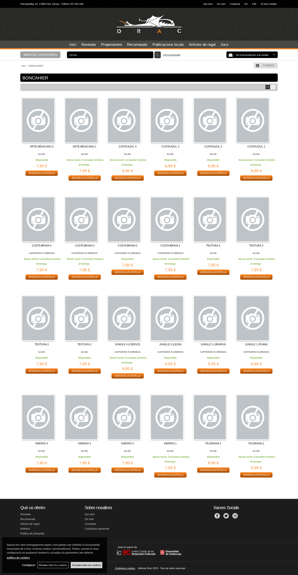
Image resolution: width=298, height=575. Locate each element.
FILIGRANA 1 (256, 443)
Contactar (235, 4)
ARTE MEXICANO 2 (42, 146)
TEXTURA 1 (84, 344)
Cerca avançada (171, 54)
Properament (111, 45)
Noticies (25, 528)
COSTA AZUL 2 (213, 146)
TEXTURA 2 (42, 344)
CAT (254, 4)
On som (221, 4)
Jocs (224, 45)
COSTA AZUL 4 (128, 146)
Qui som (208, 4)
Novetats (88, 45)
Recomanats (137, 45)
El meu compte (269, 4)
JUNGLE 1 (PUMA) (256, 344)
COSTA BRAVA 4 (41, 245)
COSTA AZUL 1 (256, 146)
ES (246, 4)
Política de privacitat (32, 533)
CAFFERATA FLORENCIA (42, 253)
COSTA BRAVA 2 (127, 245)
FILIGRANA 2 (213, 443)
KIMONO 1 (170, 443)
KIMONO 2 (127, 443)
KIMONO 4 (41, 443)
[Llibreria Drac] (149, 24)
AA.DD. (41, 154)
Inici (73, 45)
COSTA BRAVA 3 (84, 245)
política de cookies (18, 557)
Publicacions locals (168, 45)
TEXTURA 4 (213, 245)
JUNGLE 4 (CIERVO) (127, 344)
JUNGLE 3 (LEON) (170, 344)
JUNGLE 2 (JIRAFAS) (213, 344)
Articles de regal (202, 45)
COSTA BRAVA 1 (170, 245)
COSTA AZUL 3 (170, 146)
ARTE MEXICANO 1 (84, 146)
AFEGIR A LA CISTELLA (42, 173)
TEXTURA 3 (256, 245)
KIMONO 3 (84, 443)
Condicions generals (97, 528)
